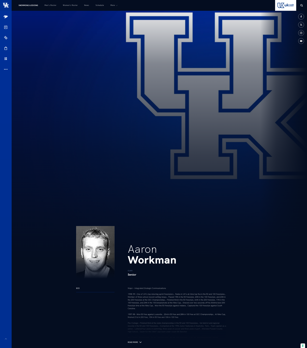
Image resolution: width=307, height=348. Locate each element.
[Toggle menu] (6, 339)
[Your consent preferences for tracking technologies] (303, 345)
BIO (78, 288)
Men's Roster (50, 5)
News (86, 5)
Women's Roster (70, 5)
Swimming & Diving (28, 5)
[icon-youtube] (301, 41)
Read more (133, 342)
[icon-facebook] (301, 17)
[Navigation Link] (6, 17)
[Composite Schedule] (6, 27)
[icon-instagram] (301, 33)
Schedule (100, 5)
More (112, 5)
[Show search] (301, 5)
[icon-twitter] (301, 25)
